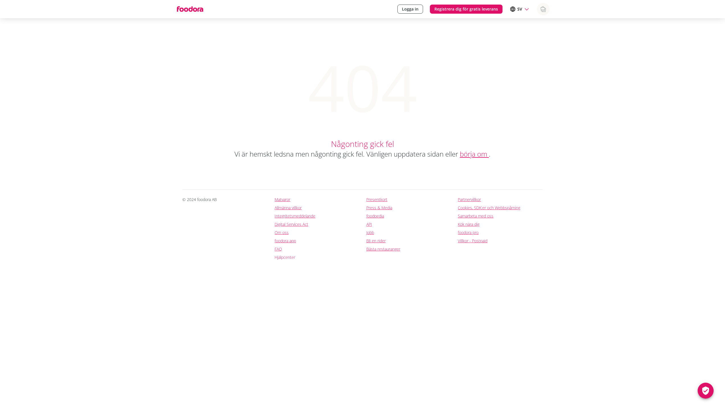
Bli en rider (376, 240)
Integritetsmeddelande (295, 216)
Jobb (370, 232)
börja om (474, 154)
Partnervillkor (469, 199)
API (369, 224)
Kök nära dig (468, 224)
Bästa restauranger (383, 249)
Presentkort (376, 199)
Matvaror (282, 199)
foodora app (285, 240)
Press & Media (379, 207)
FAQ (278, 249)
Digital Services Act (291, 224)
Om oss (282, 232)
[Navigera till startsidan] (189, 9)
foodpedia (375, 216)
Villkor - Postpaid (472, 240)
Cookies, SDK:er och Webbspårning (489, 207)
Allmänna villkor (288, 207)
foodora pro (468, 232)
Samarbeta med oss (475, 216)
